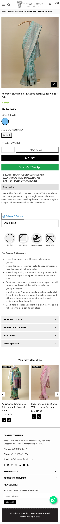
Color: (8, 115)
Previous (2, 394)
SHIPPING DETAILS (13, 319)
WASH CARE (10, 223)
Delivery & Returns (14, 216)
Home (3, 11)
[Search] (8, 4)
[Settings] (50, 4)
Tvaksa (37, 516)
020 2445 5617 (19, 449)
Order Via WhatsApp (30, 167)
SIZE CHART (9, 335)
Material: (12, 129)
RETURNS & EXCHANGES (16, 327)
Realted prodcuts (11, 343)
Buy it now (30, 158)
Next (57, 394)
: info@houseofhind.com (21, 459)
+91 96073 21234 (19, 454)
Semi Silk (6, 135)
